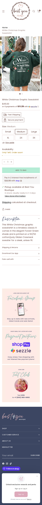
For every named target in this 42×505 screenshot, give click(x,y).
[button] (21, 106)
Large (34, 131)
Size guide (9, 142)
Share (7, 209)
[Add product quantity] (11, 162)
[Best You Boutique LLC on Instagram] (7, 464)
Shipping (6, 202)
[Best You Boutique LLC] (20, 11)
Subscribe (35, 455)
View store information (15, 196)
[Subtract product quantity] (4, 162)
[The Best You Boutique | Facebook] (21, 307)
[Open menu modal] (3, 11)
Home (5, 27)
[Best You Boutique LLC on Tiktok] (11, 464)
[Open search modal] (33, 11)
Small (8, 131)
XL (8, 137)
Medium (21, 131)
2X (21, 137)
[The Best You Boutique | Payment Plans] (21, 345)
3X (34, 137)
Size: (9, 126)
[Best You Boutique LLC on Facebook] (3, 464)
